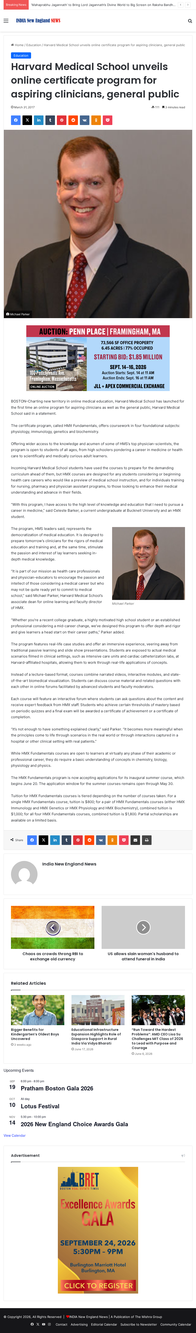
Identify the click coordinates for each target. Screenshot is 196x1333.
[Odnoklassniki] (96, 120)
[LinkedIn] (39, 120)
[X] (27, 120)
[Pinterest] (61, 120)
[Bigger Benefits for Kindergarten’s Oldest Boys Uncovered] (37, 1010)
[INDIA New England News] (38, 20)
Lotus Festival (40, 1106)
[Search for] (190, 22)
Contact (61, 1324)
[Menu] (6, 22)
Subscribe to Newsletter (138, 1324)
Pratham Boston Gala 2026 (57, 1088)
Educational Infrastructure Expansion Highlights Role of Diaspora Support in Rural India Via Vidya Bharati (96, 1036)
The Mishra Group (148, 1317)
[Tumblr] (50, 120)
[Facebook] (16, 120)
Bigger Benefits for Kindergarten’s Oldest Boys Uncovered (35, 1034)
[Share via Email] (135, 840)
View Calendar (15, 1135)
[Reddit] (73, 120)
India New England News (69, 864)
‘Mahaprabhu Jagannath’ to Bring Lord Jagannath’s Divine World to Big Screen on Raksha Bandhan (104, 5)
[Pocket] (107, 120)
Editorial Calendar (104, 1324)
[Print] (147, 840)
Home (19, 45)
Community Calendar (175, 1324)
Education (33, 45)
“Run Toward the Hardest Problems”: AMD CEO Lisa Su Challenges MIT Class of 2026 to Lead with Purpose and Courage (157, 1038)
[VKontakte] (84, 120)
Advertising (79, 1324)
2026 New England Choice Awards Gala (74, 1124)
